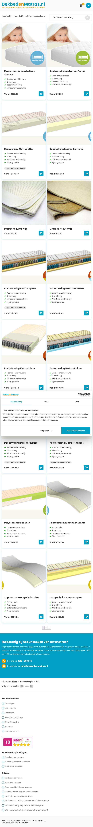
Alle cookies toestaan (76, 430)
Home (14, 681)
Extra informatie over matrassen (19, 796)
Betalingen (9, 713)
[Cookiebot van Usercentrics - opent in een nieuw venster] (79, 395)
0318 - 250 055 (25, 661)
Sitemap (41, 820)
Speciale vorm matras (14, 757)
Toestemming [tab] (16, 402)
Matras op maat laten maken (17, 762)
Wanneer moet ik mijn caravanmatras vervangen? (26, 810)
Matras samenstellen (14, 766)
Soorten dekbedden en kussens (18, 787)
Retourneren (10, 708)
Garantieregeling (12, 722)
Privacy (34, 820)
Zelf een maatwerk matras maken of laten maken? (27, 801)
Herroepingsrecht (12, 731)
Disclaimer (26, 820)
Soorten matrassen (13, 782)
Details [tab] (47, 402)
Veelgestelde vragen (14, 778)
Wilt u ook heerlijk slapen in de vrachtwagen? (24, 805)
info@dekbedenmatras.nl (34, 666)
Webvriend (23, 823)
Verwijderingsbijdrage (14, 717)
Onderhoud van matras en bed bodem (21, 792)
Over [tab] (77, 402)
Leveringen (9, 703)
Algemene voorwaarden (11, 820)
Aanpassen (44, 430)
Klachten (9, 726)
